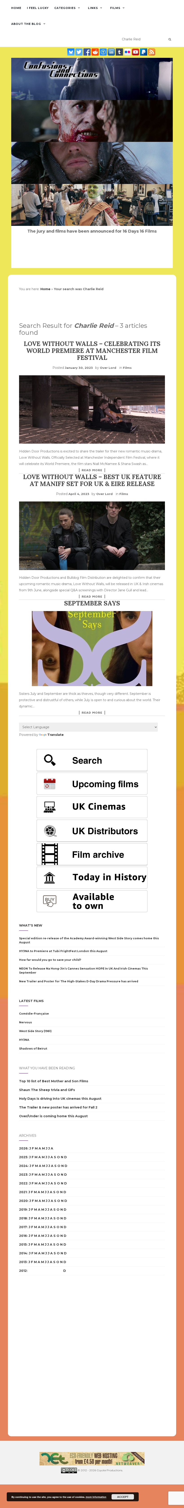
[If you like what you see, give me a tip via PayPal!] (144, 52)
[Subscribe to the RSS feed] (151, 52)
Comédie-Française (34, 1013)
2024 (23, 1166)
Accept (122, 1497)
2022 (23, 1183)
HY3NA (24, 1039)
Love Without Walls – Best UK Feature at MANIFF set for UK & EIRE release (92, 480)
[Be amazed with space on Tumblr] (120, 52)
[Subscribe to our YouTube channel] (136, 52)
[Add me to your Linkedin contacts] (112, 52)
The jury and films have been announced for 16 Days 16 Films (92, 231)
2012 (23, 1271)
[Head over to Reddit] (96, 52)
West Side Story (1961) (35, 1031)
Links (93, 8)
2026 (23, 1148)
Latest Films (31, 1001)
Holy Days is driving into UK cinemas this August (60, 1099)
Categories (65, 8)
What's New (30, 925)
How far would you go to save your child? (50, 959)
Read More (92, 470)
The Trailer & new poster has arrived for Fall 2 (58, 1107)
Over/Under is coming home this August (53, 1116)
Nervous (25, 1022)
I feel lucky (38, 8)
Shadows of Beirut (33, 1048)
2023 (23, 1175)
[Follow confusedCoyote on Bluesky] (71, 52)
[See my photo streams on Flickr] (128, 52)
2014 (23, 1253)
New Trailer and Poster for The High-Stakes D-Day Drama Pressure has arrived (78, 981)
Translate (55, 735)
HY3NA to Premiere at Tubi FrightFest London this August (63, 951)
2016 (23, 1236)
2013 (23, 1262)
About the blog (26, 24)
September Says (92, 603)
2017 (23, 1227)
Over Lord (108, 367)
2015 (23, 1244)
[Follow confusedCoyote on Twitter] (79, 52)
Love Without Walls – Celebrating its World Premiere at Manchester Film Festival (92, 351)
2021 (23, 1192)
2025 (23, 1157)
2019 (23, 1210)
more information (96, 1497)
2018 (23, 1218)
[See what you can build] (104, 52)
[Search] (170, 39)
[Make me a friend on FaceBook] (87, 52)
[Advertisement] (37, 1356)
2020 (23, 1201)
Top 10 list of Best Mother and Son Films (53, 1081)
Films (115, 8)
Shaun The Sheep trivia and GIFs (47, 1090)
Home (16, 8)
